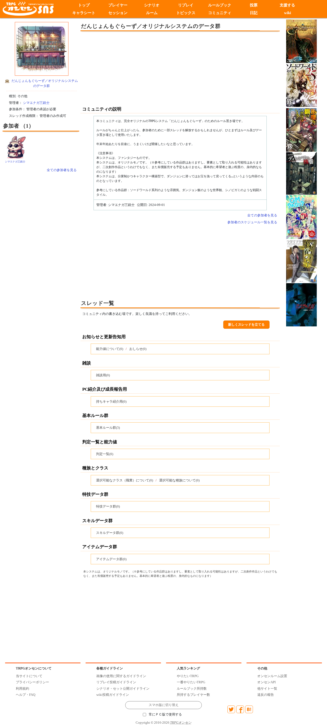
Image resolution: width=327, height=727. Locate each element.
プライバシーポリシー (32, 682)
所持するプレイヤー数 (193, 695)
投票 (254, 5)
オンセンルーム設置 (272, 676)
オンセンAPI (266, 682)
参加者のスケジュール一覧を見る (252, 222)
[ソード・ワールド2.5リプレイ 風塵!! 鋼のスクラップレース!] (301, 129)
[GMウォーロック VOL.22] (301, 216)
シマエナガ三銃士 (36, 103)
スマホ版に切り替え (164, 705)
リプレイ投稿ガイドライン (116, 682)
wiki (287, 13)
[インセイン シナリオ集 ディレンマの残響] (301, 173)
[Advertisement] (138, 68)
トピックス (185, 13)
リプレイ (185, 5)
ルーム (152, 13)
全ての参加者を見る (62, 170)
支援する (287, 5)
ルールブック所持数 (192, 688)
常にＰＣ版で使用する (165, 714)
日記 (254, 13)
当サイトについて (29, 676)
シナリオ (151, 5)
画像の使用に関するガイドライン (121, 676)
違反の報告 (265, 695)
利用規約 (22, 688)
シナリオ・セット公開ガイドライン (122, 688)
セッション (117, 13)
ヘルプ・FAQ (25, 695)
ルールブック (219, 5)
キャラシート (83, 13)
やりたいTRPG (187, 676)
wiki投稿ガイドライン (112, 695)
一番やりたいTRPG (191, 682)
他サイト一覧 (267, 688)
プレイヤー (117, 5)
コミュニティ (219, 13)
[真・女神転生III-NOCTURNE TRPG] (301, 304)
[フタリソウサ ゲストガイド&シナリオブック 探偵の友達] (301, 260)
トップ (84, 5)
